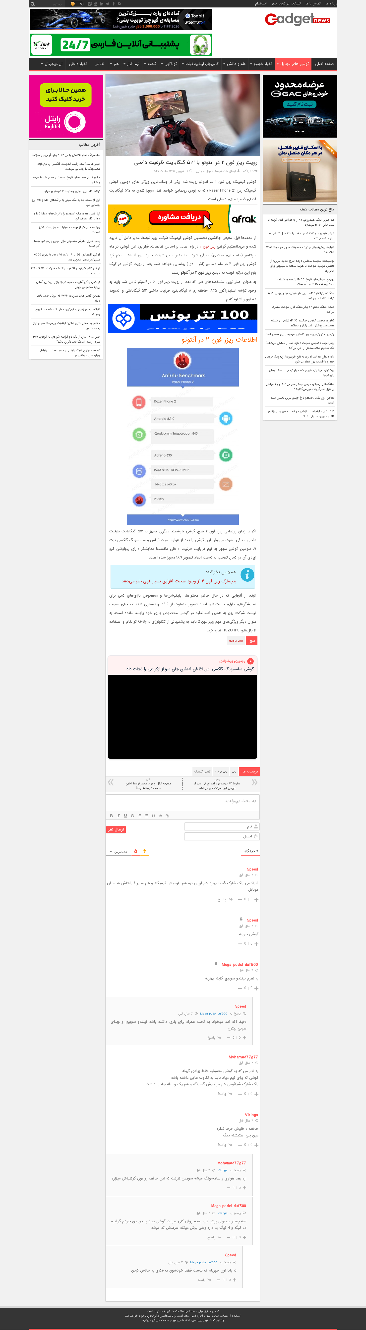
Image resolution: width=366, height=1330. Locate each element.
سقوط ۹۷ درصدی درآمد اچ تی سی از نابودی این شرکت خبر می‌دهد (217, 784)
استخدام (261, 3)
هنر (116, 64)
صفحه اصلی (324, 64)
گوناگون (171, 64)
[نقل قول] (153, 816)
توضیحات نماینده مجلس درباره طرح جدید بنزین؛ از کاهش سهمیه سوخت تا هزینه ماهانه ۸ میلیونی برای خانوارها (302, 266)
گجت (152, 64)
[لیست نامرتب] (146, 816)
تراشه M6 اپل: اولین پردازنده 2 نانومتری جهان (72, 191)
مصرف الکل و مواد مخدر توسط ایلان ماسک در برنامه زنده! (148, 784)
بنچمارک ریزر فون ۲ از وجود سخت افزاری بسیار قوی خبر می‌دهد (179, 581)
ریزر (234, 772)
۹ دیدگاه (248, 171)
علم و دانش (236, 64)
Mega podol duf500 (213, 1013)
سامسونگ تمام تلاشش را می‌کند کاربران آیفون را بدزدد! (66, 155)
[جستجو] (32, 3)
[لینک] (167, 816)
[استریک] (132, 816)
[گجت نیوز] (297, 28)
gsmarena (236, 641)
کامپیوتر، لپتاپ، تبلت (202, 64)
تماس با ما (313, 3)
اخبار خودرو (263, 64)
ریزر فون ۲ (208, 247)
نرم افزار (133, 64)
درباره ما (331, 3)
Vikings (222, 1170)
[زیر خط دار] (125, 816)
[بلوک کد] (160, 816)
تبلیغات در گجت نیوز (286, 3)
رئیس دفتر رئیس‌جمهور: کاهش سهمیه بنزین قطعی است (299, 334)
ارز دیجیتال (53, 64)
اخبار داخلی (78, 64)
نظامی (99, 64)
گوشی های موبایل (294, 64)
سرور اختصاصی (186, 1320)
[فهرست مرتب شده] (139, 816)
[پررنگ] (111, 816)
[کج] (118, 816)
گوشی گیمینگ (202, 772)
